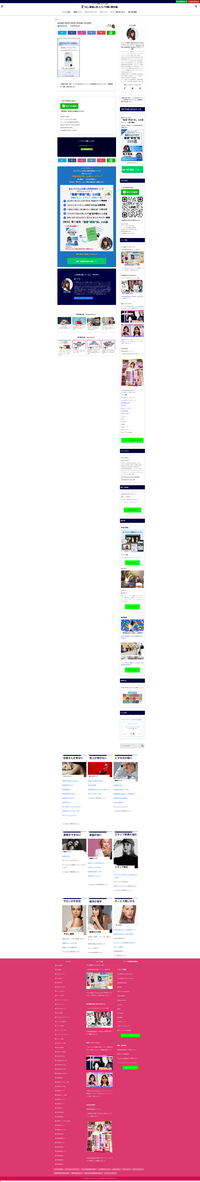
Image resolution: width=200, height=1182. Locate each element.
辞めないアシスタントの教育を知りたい (125, 886)
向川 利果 (109, 26)
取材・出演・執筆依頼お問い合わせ (93, 1173)
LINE (181, 1)
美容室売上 (59, 1108)
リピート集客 (60, 1039)
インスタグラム (61, 991)
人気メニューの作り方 (95, 867)
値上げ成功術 (60, 1047)
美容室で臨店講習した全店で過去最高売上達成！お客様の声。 (132, 637)
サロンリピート (61, 1004)
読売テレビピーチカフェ (127, 339)
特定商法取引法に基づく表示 (61, 1173)
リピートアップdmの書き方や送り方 (124, 942)
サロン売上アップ (61, 1008)
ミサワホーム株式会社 (126, 499)
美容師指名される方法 (69, 793)
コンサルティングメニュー (72, 1169)
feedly (87, 149)
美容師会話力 (60, 1134)
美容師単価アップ (61, 1138)
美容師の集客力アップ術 (122, 789)
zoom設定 (59, 978)
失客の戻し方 (66, 802)
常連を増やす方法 (61, 1064)
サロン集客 (59, 1013)
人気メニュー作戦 (61, 1043)
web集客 (59, 969)
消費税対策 (59, 1077)
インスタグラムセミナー (121, 806)
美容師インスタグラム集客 (63, 1121)
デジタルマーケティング (63, 1017)
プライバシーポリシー (110, 1173)
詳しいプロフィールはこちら (84, 298)
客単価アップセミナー (95, 876)
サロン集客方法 (118, 802)
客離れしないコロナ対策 (70, 943)
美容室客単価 (60, 1112)
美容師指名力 (66, 789)
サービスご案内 (66, 12)
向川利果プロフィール (104, 1169)
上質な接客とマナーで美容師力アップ (125, 929)
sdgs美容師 (60, 965)
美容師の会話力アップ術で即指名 (123, 934)
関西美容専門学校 (125, 494)
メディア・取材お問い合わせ (117, 12)
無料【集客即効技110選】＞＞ (86, 261)
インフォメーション (137, 1169)
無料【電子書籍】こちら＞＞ (132, 170)
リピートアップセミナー (70, 815)
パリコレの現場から (62, 1021)
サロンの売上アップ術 (95, 793)
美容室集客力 (60, 1116)
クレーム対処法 (118, 947)
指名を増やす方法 (61, 1069)
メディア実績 (60, 1025)
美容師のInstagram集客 (120, 798)
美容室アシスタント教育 (63, 1082)
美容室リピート (61, 1103)
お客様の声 (59, 982)
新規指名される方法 (68, 798)
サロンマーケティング (90, 12)
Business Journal (125, 413)
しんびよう (123, 416)
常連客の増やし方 (68, 785)
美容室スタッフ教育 (62, 1095)
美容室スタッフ (61, 1090)
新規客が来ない (118, 785)
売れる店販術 (92, 785)
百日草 (122, 419)
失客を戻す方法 (61, 1056)
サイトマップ (126, 1169)
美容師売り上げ (61, 1142)
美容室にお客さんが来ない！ (71, 781)
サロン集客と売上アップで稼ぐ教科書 (97, 1178)
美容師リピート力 (61, 1129)
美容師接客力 (60, 1155)
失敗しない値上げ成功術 (95, 781)
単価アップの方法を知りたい (97, 863)
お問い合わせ (194, 1)
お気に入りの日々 (61, 987)
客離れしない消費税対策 (70, 947)
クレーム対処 (60, 995)
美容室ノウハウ (61, 1099)
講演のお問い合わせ (132, 510)
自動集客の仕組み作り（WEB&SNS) (124, 793)
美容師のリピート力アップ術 (71, 811)
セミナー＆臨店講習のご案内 (88, 1169)
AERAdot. (134, 296)
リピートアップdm (61, 1030)
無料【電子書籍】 (133, 12)
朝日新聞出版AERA (126, 296)
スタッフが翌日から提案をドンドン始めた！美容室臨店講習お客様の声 (132, 663)
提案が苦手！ (66, 856)
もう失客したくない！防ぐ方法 (71, 806)
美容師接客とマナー (62, 1151)
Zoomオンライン (61, 974)
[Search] (142, 746)
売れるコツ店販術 (61, 1051)
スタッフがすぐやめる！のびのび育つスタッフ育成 (125, 876)
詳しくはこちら (132, 562)
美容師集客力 (60, 1164)
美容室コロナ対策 (61, 1086)
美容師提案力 (60, 1160)
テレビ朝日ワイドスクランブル (129, 268)
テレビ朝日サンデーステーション (128, 400)
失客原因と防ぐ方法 (62, 1060)
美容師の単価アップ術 (95, 871)
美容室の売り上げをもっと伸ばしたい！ (100, 789)
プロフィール (103, 12)
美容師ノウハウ (77, 12)
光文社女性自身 (125, 390)
